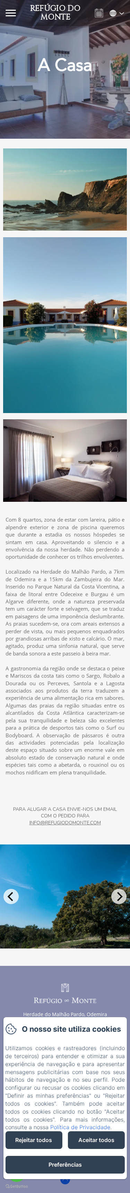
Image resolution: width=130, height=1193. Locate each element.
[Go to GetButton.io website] (17, 1186)
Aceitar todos (96, 1139)
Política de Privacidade (80, 1127)
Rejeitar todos (33, 1139)
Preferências (65, 1164)
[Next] (119, 896)
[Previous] (11, 896)
